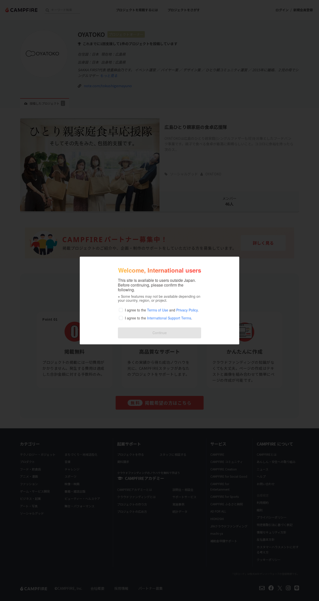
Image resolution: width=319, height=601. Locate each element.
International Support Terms (169, 317)
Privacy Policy (187, 309)
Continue (160, 332)
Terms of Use (157, 309)
